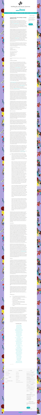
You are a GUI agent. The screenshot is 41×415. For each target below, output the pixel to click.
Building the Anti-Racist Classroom (20, 6)
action (33, 372)
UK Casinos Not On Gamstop (19, 335)
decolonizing (30, 379)
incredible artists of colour (17, 88)
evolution (27, 380)
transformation (30, 388)
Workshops (29, 399)
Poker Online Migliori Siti (19, 347)
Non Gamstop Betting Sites (22, 9)
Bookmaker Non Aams (18, 354)
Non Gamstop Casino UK (19, 331)
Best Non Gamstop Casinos (24, 9)
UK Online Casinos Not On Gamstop (19, 329)
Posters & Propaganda (7, 373)
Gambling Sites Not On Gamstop (19, 330)
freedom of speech (29, 380)
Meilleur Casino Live (19, 355)
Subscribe (30, 24)
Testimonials (29, 397)
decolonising (28, 379)
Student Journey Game (22, 85)
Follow (28, 407)
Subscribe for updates (31, 401)
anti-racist (33, 374)
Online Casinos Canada (19, 333)
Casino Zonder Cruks (19, 338)
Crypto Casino (18, 360)
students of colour (30, 387)
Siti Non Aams (18, 346)
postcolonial (27, 383)
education (34, 379)
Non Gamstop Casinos (18, 327)
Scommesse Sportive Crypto (19, 350)
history (30, 381)
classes (32, 377)
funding (31, 380)
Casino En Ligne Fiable (18, 351)
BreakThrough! (17, 373)
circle (31, 377)
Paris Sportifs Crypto (19, 348)
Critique (33, 394)
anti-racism (29, 374)
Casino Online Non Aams (19, 342)
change (30, 377)
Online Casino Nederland (19, 339)
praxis (30, 383)
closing (33, 377)
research (28, 384)
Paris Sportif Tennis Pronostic (19, 362)
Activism (28, 373)
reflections (33, 383)
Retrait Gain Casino (19, 359)
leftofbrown (17, 379)
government (34, 380)
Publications (29, 396)
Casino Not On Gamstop (19, 334)
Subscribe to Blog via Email (32, 17)
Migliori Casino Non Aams (19, 344)
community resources (17, 67)
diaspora (32, 379)
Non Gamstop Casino (18, 336)
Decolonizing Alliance (16, 23)
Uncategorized (29, 398)
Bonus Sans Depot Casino (19, 352)
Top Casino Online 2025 (19, 325)
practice (28, 383)
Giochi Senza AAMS (19, 358)
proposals (31, 383)
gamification (32, 380)
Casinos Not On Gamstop (21, 9)
